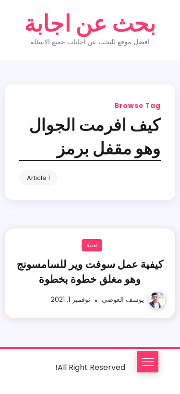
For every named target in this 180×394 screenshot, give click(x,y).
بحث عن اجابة (90, 23)
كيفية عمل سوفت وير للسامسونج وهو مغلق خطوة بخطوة (90, 271)
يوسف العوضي (123, 299)
